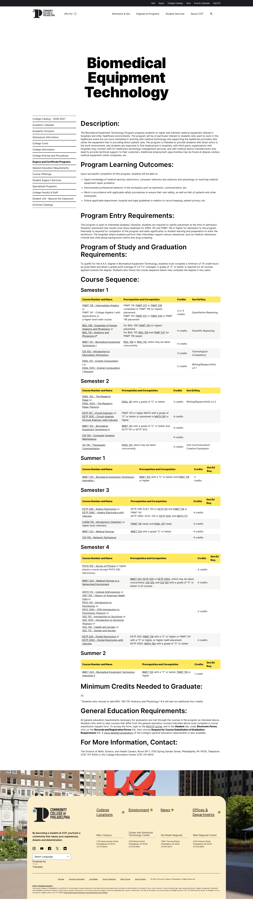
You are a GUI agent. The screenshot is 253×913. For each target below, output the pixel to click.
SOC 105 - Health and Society (99, 627)
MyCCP (216, 3)
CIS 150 (164, 582)
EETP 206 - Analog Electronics (99, 508)
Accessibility (93, 879)
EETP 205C (164, 578)
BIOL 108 (128, 341)
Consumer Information (77, 879)
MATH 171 (182, 516)
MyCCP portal (154, 726)
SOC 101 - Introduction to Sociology (102, 616)
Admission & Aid (121, 13)
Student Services (175, 13)
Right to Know (125, 879)
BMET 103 (136, 531)
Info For (68, 13)
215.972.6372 (166, 846)
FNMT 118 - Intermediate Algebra (100, 305)
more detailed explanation (118, 732)
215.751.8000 (102, 846)
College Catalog (175, 3)
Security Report (140, 879)
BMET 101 (127, 425)
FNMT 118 (144, 325)
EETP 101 (163, 508)
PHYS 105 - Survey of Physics (99, 565)
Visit (153, 3)
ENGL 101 (127, 401)
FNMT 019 (156, 305)
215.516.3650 (134, 846)
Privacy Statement (109, 879)
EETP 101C (165, 516)
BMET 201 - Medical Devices (98, 531)
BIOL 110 (142, 341)
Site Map (61, 879)
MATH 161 (160, 416)
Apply (161, 3)
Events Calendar (202, 3)
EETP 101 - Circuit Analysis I (97, 412)
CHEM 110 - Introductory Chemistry (102, 522)
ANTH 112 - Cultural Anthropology (101, 591)
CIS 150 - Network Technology (99, 537)
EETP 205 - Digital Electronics (99, 636)
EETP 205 (148, 578)
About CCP (197, 13)
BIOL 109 (143, 332)
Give (188, 3)
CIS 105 (150, 582)
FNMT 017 (141, 305)
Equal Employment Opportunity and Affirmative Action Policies (85, 892)
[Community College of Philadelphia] (44, 13)
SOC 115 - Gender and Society (99, 630)
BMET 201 (135, 578)
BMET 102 (145, 476)
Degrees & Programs (147, 13)
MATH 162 (150, 643)
